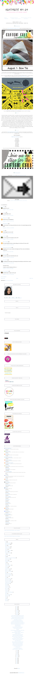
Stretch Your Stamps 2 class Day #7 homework (17, 636)
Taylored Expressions (8, 550)
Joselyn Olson (7, 519)
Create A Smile (7, 587)
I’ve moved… (7, 500)
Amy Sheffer (17, 138)
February (17, 655)
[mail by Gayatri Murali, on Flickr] (5, 297)
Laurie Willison (17, 141)
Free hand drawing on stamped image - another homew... (18, 630)
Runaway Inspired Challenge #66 (18, 628)
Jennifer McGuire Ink (8, 457)
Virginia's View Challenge (9, 592)
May (17, 652)
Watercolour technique (8, 571)
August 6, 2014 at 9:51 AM (8, 268)
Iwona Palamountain (8, 471)
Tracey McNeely (17, 146)
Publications (6, 576)
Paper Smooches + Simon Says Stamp (11, 520)
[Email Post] (17, 187)
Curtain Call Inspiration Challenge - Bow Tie (17, 649)
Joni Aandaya (7, 502)
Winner (6, 593)
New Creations (5, 241)
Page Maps (6, 599)
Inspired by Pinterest (8, 578)
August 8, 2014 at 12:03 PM (8, 274)
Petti (4, 230)
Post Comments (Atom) (9, 280)
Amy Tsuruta (17, 139)
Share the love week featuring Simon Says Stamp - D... (17, 616)
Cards (6, 577)
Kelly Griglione (7, 465)
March (17, 654)
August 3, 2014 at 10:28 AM (8, 257)
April (17, 653)
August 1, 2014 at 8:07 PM (8, 209)
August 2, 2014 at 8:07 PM (8, 251)
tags (5, 562)
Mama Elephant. (7, 583)
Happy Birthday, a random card (17, 619)
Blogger (19, 668)
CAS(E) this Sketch (8, 552)
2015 (16, 608)
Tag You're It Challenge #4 (18, 631)
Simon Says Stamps (8, 543)
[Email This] (15, 199)
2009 (16, 662)
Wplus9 (6, 549)
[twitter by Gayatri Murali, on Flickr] (8, 297)
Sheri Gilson (17, 143)
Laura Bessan (7, 511)
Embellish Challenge (8, 573)
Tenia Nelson (17, 145)
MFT (6, 545)
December (17, 610)
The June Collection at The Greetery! (11, 494)
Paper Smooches (7, 579)
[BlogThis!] (16, 199)
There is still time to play (18, 640)
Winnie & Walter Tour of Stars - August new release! (18, 615)
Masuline (6, 584)
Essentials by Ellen (7, 568)
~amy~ (4, 212)
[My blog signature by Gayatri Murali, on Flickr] (17, 172)
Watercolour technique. (8, 581)
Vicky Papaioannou (8, 448)
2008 (16, 663)
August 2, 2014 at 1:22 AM (8, 233)
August (17, 614)
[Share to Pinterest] (18, 199)
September (17, 613)
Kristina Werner (7, 451)
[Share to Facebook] (17, 199)
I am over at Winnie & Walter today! (18, 637)
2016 (16, 607)
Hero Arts (6, 551)
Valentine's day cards (8, 582)
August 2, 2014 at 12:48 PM (8, 244)
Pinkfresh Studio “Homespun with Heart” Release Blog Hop (14, 466)
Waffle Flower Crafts (10, 75)
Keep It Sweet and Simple (7, 247)
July (17, 650)
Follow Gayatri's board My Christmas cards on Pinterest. (12, 536)
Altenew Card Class (9, 523)
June (17, 651)
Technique (6, 590)
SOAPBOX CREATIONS (9, 462)
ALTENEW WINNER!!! (8, 503)
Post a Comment (3, 276)
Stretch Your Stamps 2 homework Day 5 (17, 639)
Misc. (6, 572)
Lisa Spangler (7, 482)
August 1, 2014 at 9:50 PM (8, 215)
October (17, 612)
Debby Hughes (7, 468)
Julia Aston (5, 254)
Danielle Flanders (8, 514)
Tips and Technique (8, 594)
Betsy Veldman (7, 493)
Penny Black (7, 555)
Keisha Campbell (7, 496)
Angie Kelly (7, 505)
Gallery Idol (6, 589)
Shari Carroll (7, 490)
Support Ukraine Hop (9, 488)
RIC (5, 556)
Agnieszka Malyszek (8, 459)
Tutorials (6, 600)
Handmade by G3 (17, 9)
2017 (16, 606)
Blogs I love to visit (16, 18)
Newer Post (3, 278)
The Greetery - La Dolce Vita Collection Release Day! (14, 463)
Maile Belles (7, 508)
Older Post (31, 278)
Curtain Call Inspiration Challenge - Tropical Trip (18, 632)
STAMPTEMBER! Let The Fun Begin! (10, 469)
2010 (16, 661)
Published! (17, 629)
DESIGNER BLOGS (21, 672)
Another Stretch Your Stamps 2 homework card (17, 638)
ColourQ (6, 567)
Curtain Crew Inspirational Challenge (18, 200)
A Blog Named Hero (8, 565)
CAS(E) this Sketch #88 (17, 633)
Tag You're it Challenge (8, 574)
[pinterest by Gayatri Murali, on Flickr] (20, 297)
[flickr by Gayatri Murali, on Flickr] (17, 297)
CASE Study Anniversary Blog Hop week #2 (17, 634)
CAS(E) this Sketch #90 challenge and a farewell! (18, 617)
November (17, 611)
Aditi (6, 598)
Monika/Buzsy (5, 223)
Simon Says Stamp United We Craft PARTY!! (12, 491)
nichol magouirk (7, 484)
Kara (4, 206)
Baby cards (6, 588)
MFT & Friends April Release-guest (11, 497)
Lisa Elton (4, 236)
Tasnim (6, 487)
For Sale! (26, 18)
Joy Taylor (6, 475)
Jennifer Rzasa (7, 522)
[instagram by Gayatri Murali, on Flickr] (14, 297)
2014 (16, 609)
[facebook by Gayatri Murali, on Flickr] (10, 297)
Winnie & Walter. (7, 546)
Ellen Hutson (7, 595)
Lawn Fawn (6, 566)
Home (5, 17)
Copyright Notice (14, 17)
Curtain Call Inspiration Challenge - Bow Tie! (13, 28)
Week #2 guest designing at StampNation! (18, 635)
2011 (16, 660)
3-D (5, 554)
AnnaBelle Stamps (7, 561)
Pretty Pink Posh (7, 544)
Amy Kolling (7, 454)
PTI (5, 541)
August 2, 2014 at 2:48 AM (8, 239)
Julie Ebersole (7, 499)
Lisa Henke (17, 142)
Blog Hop (6, 560)
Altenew (6, 563)
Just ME (6, 479)
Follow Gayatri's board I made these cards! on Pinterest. (12, 530)
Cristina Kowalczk (8, 516)
